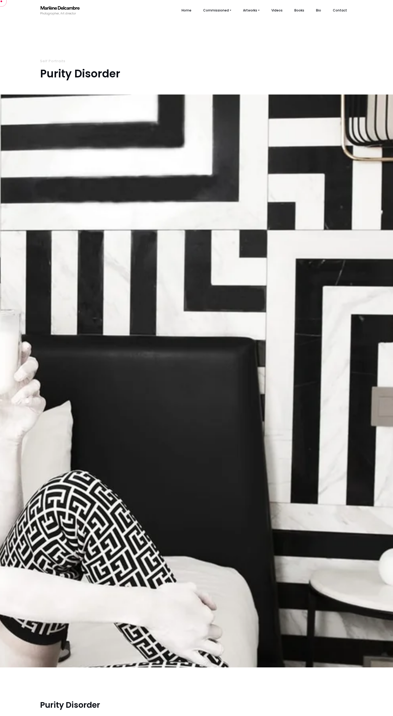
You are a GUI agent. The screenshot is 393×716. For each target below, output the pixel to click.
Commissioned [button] (216, 10)
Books (299, 10)
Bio (318, 10)
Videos (277, 10)
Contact (340, 10)
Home (186, 10)
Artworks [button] (250, 10)
